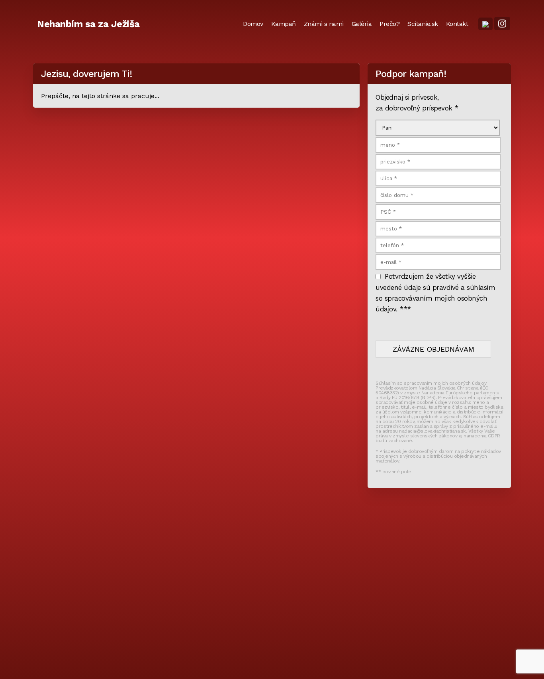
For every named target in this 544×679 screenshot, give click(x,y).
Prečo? (389, 24)
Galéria (362, 24)
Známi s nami (324, 24)
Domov (253, 24)
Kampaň (283, 24)
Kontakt (457, 24)
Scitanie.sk (422, 24)
